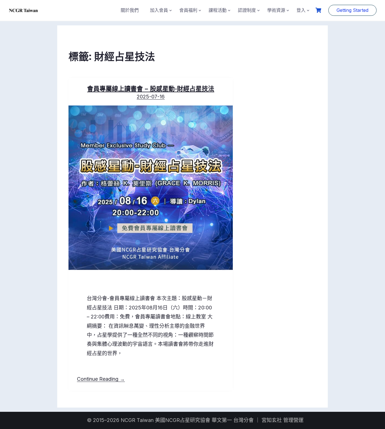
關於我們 (130, 10)
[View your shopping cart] (319, 10)
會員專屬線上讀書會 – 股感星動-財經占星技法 (150, 88)
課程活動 (218, 10)
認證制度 (247, 10)
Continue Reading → (101, 379)
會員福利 (188, 10)
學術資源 (276, 10)
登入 (301, 10)
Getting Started (352, 10)
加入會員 (159, 10)
